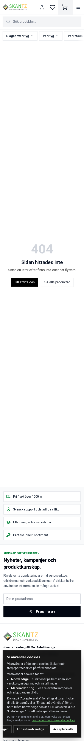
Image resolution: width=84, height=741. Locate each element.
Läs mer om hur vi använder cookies (53, 720)
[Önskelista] (52, 7)
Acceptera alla (63, 729)
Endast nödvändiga (30, 729)
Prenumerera (45, 611)
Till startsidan (24, 282)
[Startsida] (15, 7)
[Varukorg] (65, 7)
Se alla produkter (57, 282)
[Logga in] (42, 7)
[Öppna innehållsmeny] (78, 7)
